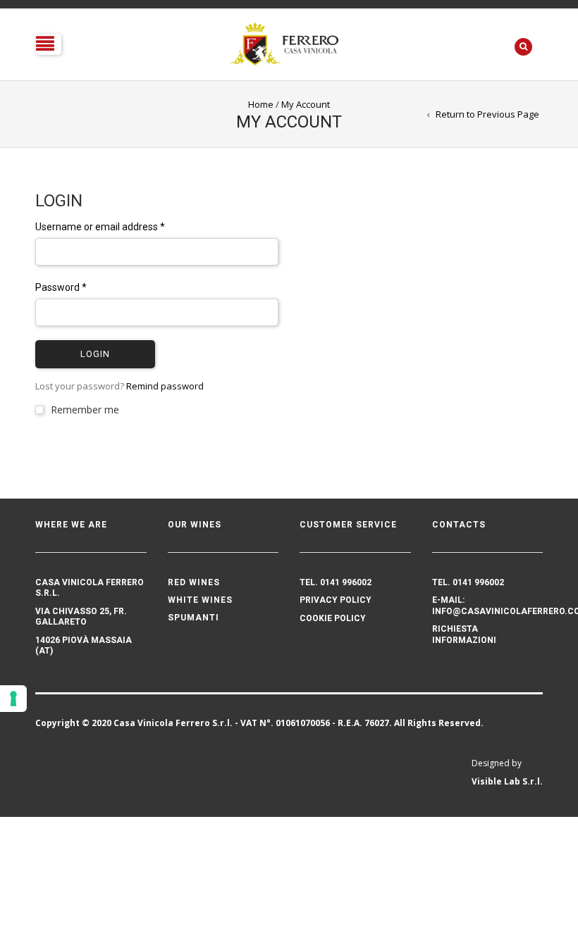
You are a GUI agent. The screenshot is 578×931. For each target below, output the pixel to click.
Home (260, 104)
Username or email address (100, 226)
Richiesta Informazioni (464, 634)
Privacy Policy (335, 600)
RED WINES (194, 582)
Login (95, 354)
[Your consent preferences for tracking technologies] (13, 698)
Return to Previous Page (487, 114)
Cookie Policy (333, 618)
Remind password (165, 386)
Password (61, 287)
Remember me (85, 410)
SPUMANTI (193, 618)
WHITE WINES (200, 600)
